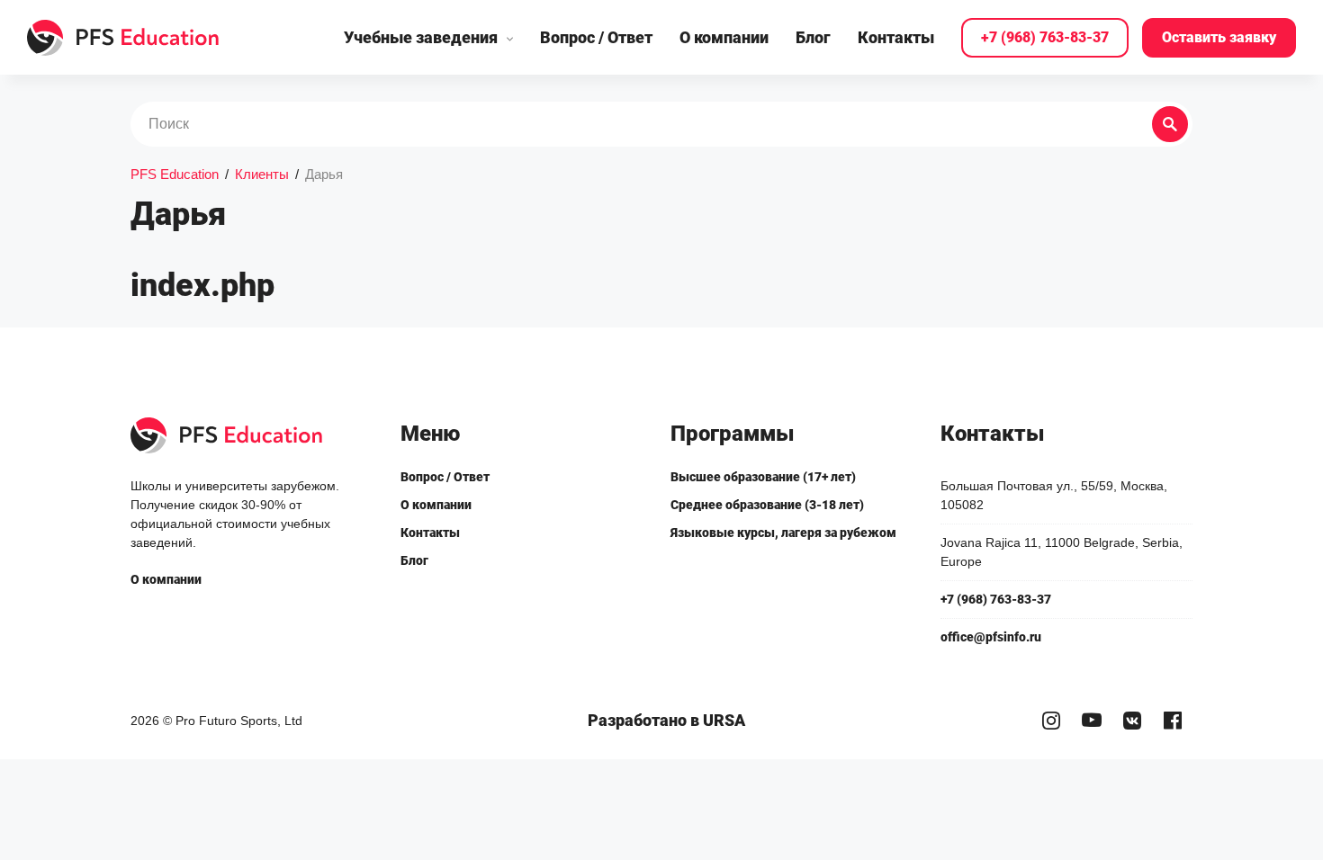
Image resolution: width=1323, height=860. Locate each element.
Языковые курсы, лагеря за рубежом (783, 532)
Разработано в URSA (666, 720)
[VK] (1132, 721)
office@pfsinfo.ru (990, 637)
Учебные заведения (421, 37)
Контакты (896, 37)
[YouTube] (1091, 721)
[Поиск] (1170, 124)
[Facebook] (1172, 721)
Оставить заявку (1219, 37)
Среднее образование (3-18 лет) (767, 504)
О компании (724, 37)
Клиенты (262, 174)
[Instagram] (1050, 721)
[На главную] (123, 38)
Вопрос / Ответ (596, 37)
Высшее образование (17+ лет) (763, 477)
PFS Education (174, 174)
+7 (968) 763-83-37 (1045, 37)
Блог (813, 37)
